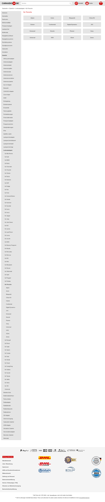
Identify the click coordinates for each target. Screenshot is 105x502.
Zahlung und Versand (8, 476)
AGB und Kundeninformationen (11, 470)
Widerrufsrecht (6, 473)
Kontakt (80, 3)
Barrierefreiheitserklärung (9, 489)
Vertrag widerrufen (8, 457)
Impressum (5, 467)
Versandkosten (53, 495)
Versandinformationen (84, 497)
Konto (91, 3)
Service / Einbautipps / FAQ (10, 482)
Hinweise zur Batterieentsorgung (11, 486)
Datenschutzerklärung (8, 479)
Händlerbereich (6, 460)
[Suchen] (70, 3)
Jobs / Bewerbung (7, 464)
